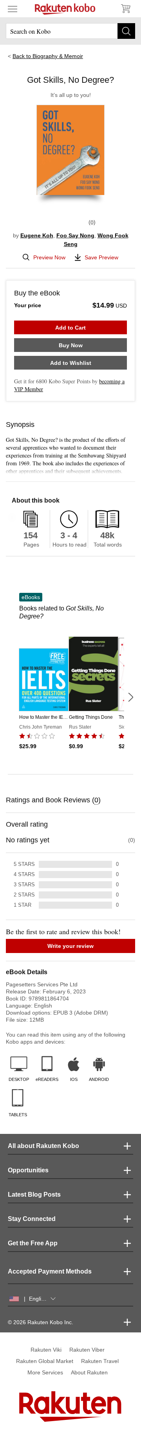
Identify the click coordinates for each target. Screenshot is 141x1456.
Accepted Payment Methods (50, 1271)
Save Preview (101, 257)
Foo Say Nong (75, 235)
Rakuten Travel (100, 1361)
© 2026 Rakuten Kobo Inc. (40, 1322)
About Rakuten (89, 1372)
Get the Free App (33, 1243)
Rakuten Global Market (44, 1361)
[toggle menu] (12, 8)
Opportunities (28, 1170)
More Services (45, 1372)
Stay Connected (32, 1218)
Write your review (70, 946)
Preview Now (49, 257)
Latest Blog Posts (34, 1194)
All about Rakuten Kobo (43, 1146)
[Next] (130, 697)
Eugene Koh (36, 235)
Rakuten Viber (87, 1350)
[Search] (126, 31)
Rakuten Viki (46, 1350)
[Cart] (125, 8)
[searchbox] (70, 31)
